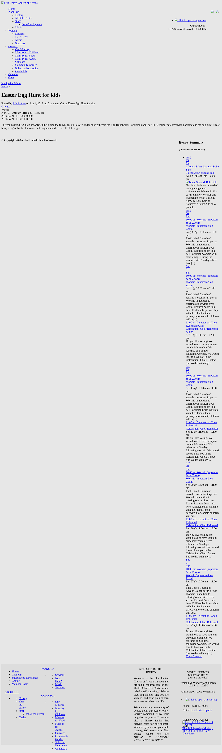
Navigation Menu (11, 83)
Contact (16, 680)
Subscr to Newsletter (26, 68)
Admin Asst (19, 103)
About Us (13, 11)
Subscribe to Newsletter (25, 677)
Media (18, 27)
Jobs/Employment (32, 24)
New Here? (21, 36)
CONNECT (48, 695)
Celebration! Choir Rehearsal (202, 428)
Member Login (20, 683)
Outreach (20, 61)
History (19, 15)
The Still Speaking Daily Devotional (196, 732)
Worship (13, 30)
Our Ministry (22, 49)
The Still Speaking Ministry (197, 728)
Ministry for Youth (25, 55)
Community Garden (26, 64)
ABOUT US (12, 692)
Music (18, 39)
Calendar (13, 74)
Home (11, 8)
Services (19, 33)
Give (11, 77)
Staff (17, 21)
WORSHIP (47, 668)
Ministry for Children (27, 52)
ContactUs (21, 71)
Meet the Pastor (23, 18)
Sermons (20, 43)
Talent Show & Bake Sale (200, 172)
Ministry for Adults (25, 58)
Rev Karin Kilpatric (201, 710)
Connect (13, 46)
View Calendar (194, 656)
